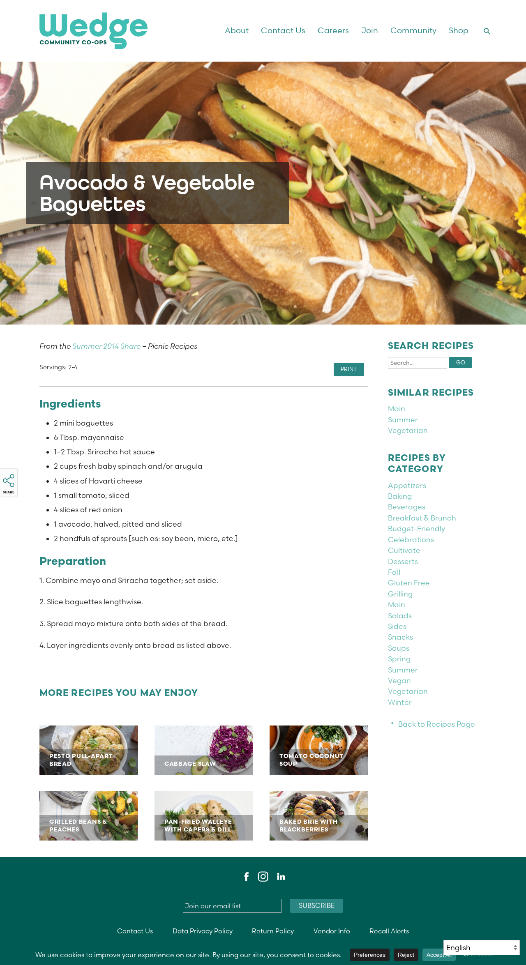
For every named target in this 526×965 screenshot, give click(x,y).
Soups (398, 648)
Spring (399, 658)
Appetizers (407, 485)
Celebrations (411, 539)
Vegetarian (408, 430)
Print (349, 369)
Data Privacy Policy (203, 931)
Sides (397, 626)
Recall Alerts (389, 931)
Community (413, 30)
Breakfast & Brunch (422, 518)
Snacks (400, 637)
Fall (394, 572)
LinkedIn (280, 876)
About (237, 30)
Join (369, 30)
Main (396, 408)
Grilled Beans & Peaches (88, 816)
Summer (403, 419)
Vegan (399, 680)
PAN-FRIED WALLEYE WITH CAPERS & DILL (204, 816)
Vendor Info (332, 931)
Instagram (263, 876)
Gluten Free (409, 582)
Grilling (400, 594)
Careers (333, 30)
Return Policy (273, 931)
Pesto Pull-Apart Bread (88, 750)
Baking (400, 496)
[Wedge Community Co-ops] (126, 30)
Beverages (406, 506)
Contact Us (283, 30)
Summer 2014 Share (106, 346)
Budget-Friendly (416, 528)
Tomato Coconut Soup (319, 750)
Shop (458, 30)
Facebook (245, 876)
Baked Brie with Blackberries (319, 816)
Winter (400, 702)
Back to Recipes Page (436, 724)
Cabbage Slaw (204, 750)
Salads (400, 615)
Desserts (403, 561)
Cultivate (404, 550)
